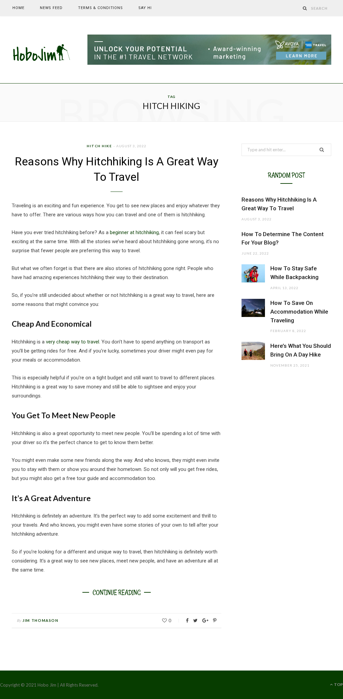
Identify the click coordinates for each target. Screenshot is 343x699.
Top (338, 684)
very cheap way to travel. (73, 342)
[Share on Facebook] (187, 620)
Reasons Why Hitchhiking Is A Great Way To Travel (279, 204)
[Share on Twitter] (195, 620)
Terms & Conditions (100, 8)
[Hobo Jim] (42, 50)
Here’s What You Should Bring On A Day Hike (300, 350)
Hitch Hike (99, 146)
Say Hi (144, 8)
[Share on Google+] (205, 620)
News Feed (51, 8)
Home (18, 8)
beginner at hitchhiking (134, 232)
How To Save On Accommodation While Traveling (299, 312)
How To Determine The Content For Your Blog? (283, 238)
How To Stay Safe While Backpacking (294, 272)
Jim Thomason (40, 620)
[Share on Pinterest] (214, 620)
